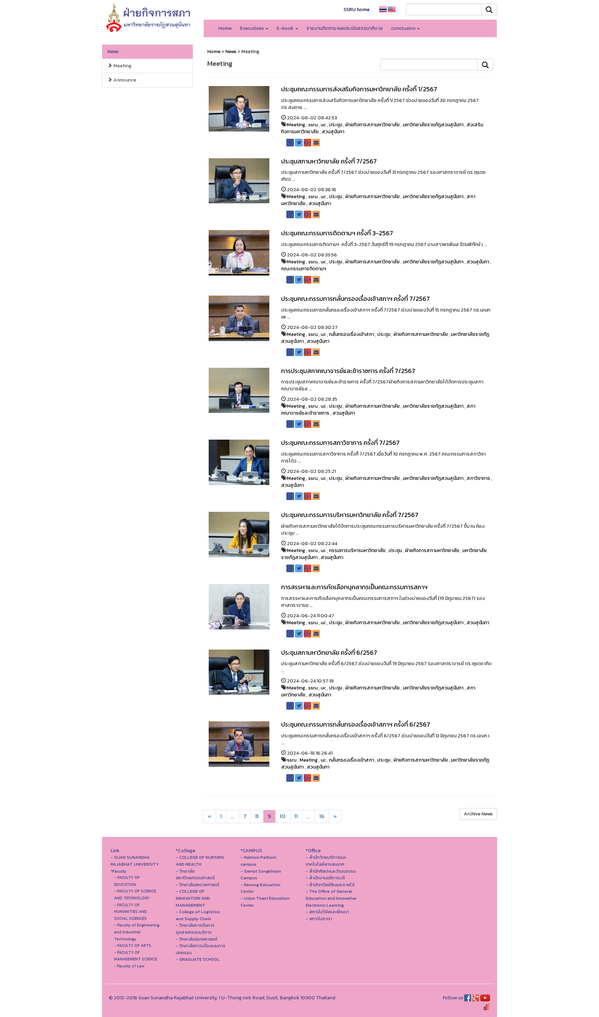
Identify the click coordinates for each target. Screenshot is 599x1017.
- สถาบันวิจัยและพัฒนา (327, 911)
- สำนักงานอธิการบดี (325, 877)
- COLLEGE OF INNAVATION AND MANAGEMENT (193, 898)
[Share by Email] (316, 142)
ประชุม (335, 124)
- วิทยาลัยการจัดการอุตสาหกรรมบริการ (195, 928)
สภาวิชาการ (478, 478)
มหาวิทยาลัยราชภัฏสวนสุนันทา (433, 124)
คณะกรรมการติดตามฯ (303, 268)
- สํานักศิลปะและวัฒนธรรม (331, 871)
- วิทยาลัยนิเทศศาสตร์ (196, 939)
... (233, 816)
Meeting (121, 65)
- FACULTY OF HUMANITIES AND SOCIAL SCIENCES (130, 911)
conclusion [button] (403, 28)
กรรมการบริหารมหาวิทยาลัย (357, 550)
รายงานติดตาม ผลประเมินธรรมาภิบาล (344, 28)
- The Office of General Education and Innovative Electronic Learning (331, 898)
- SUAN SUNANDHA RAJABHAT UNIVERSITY (135, 860)
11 (296, 816)
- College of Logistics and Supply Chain (198, 915)
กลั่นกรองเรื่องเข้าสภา (351, 334)
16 (321, 816)
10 (283, 816)
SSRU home (357, 9)
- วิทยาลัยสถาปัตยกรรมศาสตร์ (195, 874)
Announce (124, 80)
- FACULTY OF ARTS (132, 945)
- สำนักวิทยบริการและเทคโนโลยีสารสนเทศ (326, 860)
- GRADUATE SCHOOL (198, 959)
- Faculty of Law (129, 966)
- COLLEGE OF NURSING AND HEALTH (200, 860)
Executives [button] (252, 28)
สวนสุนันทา (333, 131)
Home (225, 28)
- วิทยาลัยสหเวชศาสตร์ (197, 884)
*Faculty (119, 871)
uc (323, 124)
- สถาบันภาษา (319, 918)
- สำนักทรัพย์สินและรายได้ (330, 884)
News (113, 51)
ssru (313, 124)
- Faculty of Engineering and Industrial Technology (136, 931)
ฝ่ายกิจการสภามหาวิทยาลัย (372, 124)
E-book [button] (286, 28)
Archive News (478, 813)
